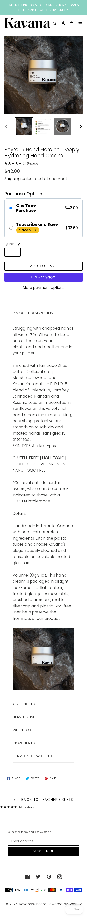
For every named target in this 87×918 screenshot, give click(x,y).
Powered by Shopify (64, 904)
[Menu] (80, 23)
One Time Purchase (26, 208)
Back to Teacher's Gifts (46, 799)
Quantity (12, 243)
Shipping (12, 178)
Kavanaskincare (32, 904)
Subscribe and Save (37, 224)
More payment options (43, 287)
